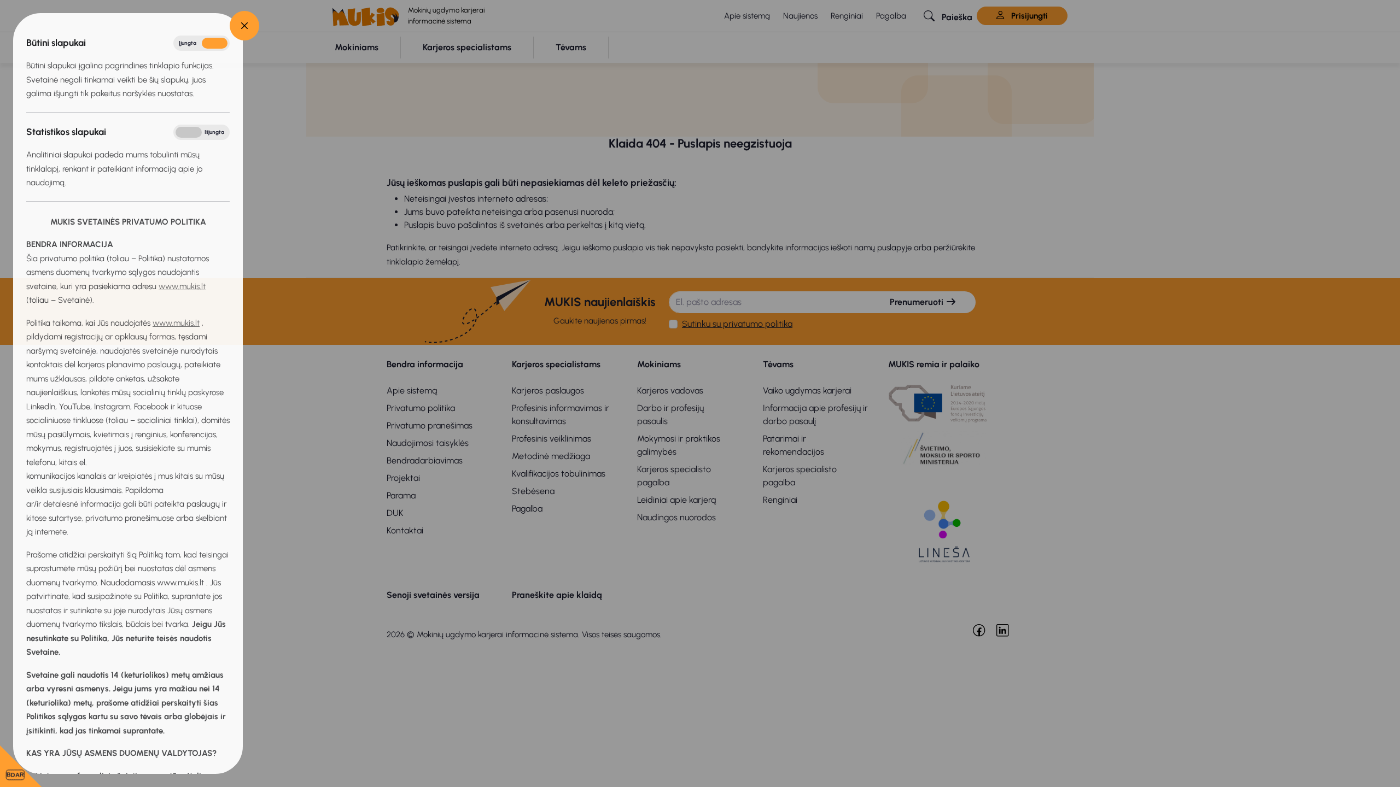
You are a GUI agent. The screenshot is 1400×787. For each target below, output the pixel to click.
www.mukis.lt (182, 286)
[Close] (244, 25)
